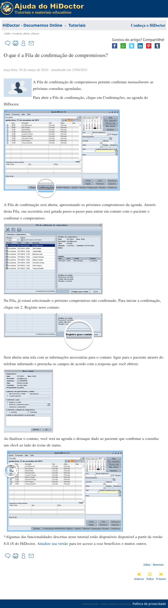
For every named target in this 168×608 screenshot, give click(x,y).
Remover (158, 565)
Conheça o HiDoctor (148, 25)
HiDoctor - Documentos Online (32, 25)
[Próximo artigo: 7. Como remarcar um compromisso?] (161, 574)
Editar (147, 565)
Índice (150, 579)
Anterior (139, 579)
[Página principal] (42, 5)
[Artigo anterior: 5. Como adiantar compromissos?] (139, 574)
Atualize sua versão (52, 543)
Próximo (161, 579)
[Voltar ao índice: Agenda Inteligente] (150, 574)
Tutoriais (77, 25)
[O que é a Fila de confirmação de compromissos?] (18, 95)
